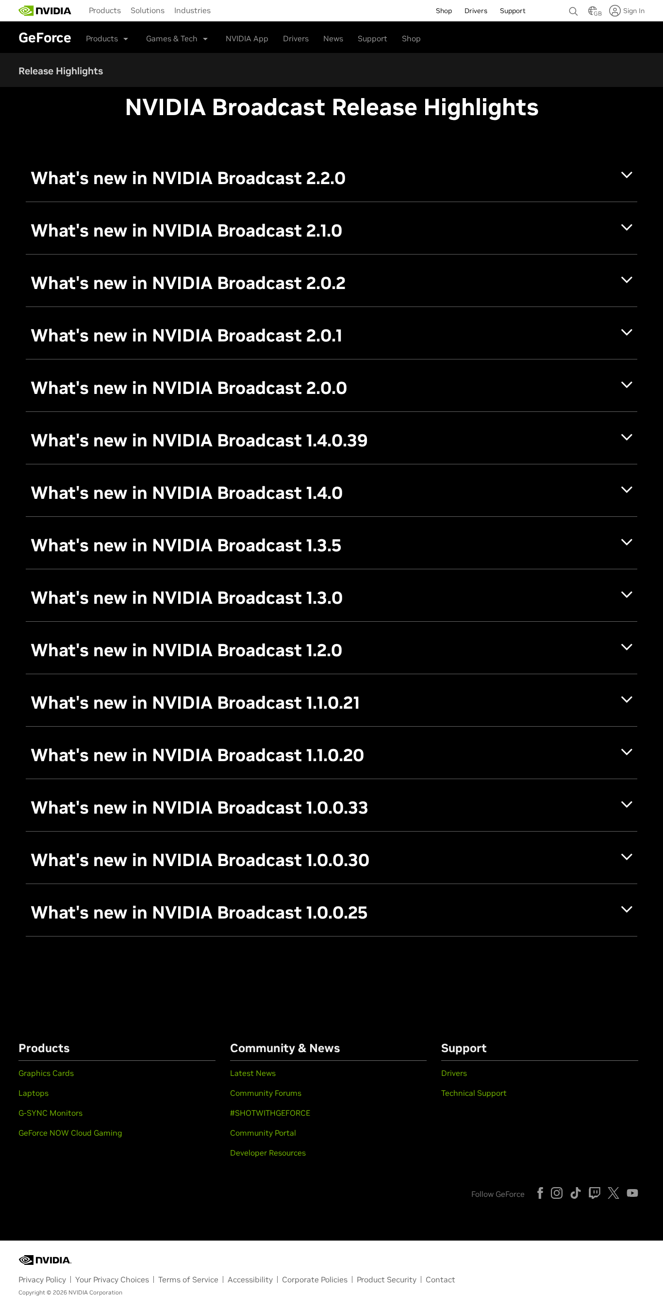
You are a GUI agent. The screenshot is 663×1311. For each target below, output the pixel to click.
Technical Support (474, 1093)
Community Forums (265, 1093)
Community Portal (263, 1133)
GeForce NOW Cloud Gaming (70, 1133)
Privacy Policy (42, 1279)
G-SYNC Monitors (50, 1113)
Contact (440, 1279)
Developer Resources (268, 1153)
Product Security (386, 1279)
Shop (411, 38)
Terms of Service (188, 1279)
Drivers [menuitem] (475, 10)
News (333, 38)
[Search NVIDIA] (574, 9)
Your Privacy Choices (112, 1279)
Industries (192, 10)
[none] (574, 7)
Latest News (253, 1073)
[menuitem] (105, 9)
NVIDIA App (247, 38)
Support (372, 38)
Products (105, 10)
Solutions (148, 10)
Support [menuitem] (513, 10)
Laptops (33, 1093)
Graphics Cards (46, 1073)
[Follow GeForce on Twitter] (613, 1193)
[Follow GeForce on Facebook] (540, 1193)
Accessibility (250, 1279)
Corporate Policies (315, 1279)
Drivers (296, 38)
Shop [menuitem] (444, 10)
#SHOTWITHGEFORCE (270, 1113)
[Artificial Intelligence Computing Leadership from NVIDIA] (45, 10)
